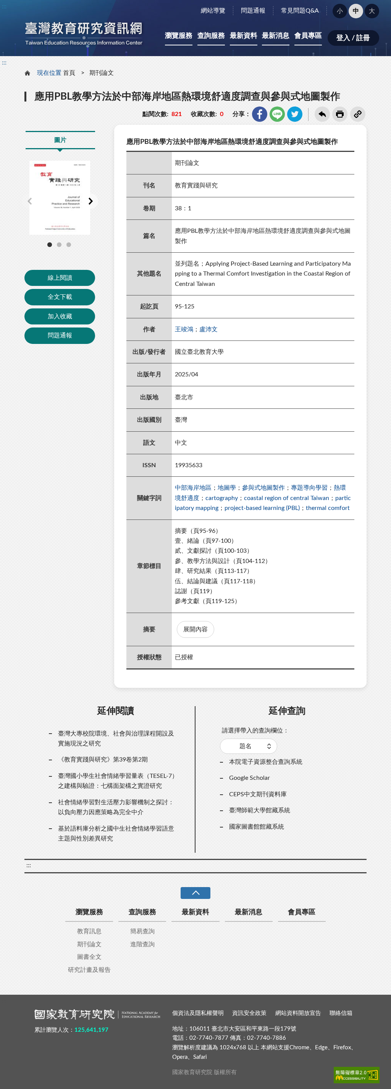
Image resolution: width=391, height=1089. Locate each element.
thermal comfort (328, 508)
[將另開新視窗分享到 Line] (277, 114)
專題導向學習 (309, 488)
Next (90, 201)
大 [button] (372, 11)
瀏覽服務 (178, 35)
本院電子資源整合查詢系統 (265, 762)
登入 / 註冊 (353, 38)
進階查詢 (142, 944)
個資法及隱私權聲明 (198, 1013)
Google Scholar (249, 778)
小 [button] (340, 11)
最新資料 (243, 35)
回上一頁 (322, 114)
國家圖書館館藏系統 (256, 827)
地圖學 (227, 488)
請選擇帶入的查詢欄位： (255, 731)
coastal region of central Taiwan (286, 498)
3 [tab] (68, 244)
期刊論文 (101, 73)
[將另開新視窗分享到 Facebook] (259, 114)
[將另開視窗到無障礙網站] (357, 1075)
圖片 (60, 140)
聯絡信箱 (341, 1013)
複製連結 (357, 114)
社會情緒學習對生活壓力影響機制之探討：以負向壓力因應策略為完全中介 (116, 807)
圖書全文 (89, 957)
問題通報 (253, 11)
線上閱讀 (60, 278)
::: (4, 6)
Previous (29, 201)
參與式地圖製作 (263, 488)
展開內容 (195, 629)
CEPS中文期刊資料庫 (258, 794)
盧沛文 (208, 329)
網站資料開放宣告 (298, 1013)
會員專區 (308, 35)
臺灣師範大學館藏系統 (259, 810)
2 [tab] (59, 244)
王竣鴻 (184, 329)
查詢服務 (211, 35)
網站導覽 (213, 11)
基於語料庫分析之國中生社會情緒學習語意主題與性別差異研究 (116, 834)
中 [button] (356, 11)
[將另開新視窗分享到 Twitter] (294, 114)
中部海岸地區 (193, 488)
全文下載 (60, 297)
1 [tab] (49, 244)
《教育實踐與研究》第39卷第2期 (103, 760)
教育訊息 (89, 931)
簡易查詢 (142, 931)
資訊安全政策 (249, 1013)
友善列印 (339, 114)
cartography (221, 498)
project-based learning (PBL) (262, 508)
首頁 (69, 73)
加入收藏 (60, 316)
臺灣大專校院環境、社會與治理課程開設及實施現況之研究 (116, 739)
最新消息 (275, 35)
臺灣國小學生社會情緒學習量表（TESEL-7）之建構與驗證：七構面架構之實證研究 (118, 781)
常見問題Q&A (300, 11)
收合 (195, 893)
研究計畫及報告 (89, 970)
